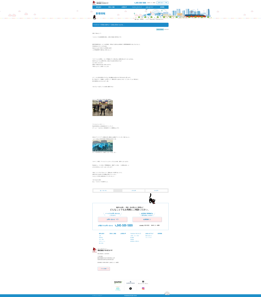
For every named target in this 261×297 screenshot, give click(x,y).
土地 (100, 235)
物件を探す (98, 7)
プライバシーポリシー (97, 295)
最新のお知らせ (148, 235)
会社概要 (132, 237)
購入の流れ (101, 243)
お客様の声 (124, 7)
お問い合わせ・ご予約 (162, 2)
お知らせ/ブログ (149, 7)
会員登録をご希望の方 (134, 241)
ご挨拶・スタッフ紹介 (134, 235)
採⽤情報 (162, 7)
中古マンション (102, 241)
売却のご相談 (111, 7)
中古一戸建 (101, 239)
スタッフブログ (148, 237)
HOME (137, 19)
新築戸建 (101, 237)
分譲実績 (132, 239)
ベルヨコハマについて (137, 7)
